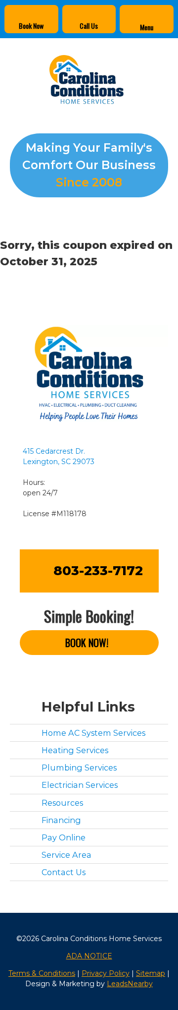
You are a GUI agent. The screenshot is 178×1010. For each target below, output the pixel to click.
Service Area (66, 855)
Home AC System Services (93, 733)
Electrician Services (80, 785)
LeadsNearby (130, 983)
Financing (61, 820)
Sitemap (150, 973)
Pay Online (64, 837)
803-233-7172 (98, 571)
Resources (62, 803)
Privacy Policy (106, 973)
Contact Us (64, 872)
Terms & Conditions (41, 973)
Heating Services (75, 750)
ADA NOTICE (89, 955)
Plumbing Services (79, 767)
